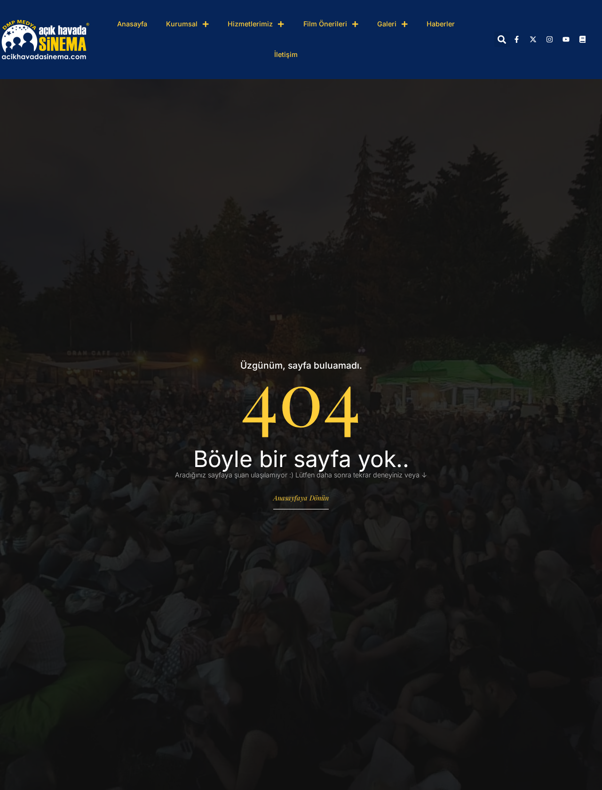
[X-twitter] (533, 39)
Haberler (441, 24)
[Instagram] (550, 39)
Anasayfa (132, 24)
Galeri (386, 24)
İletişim (286, 54)
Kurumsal (182, 24)
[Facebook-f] (517, 39)
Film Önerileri (325, 24)
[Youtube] (566, 39)
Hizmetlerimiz (250, 24)
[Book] (583, 39)
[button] (502, 39)
